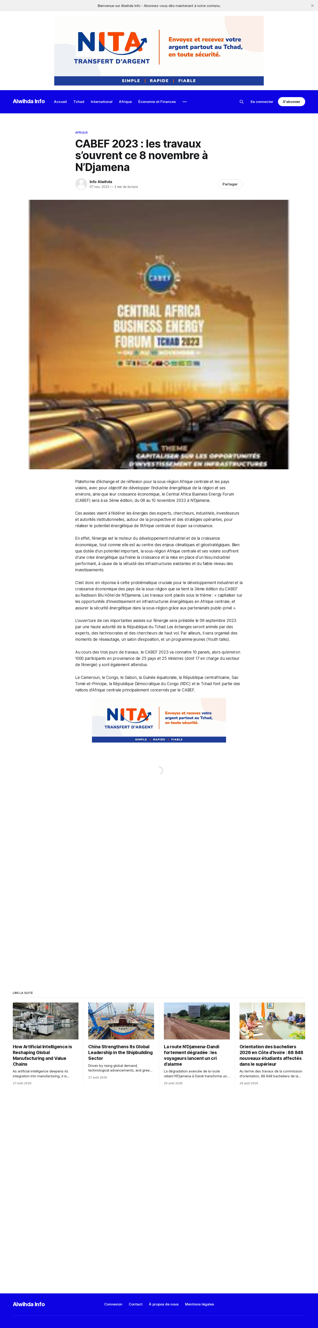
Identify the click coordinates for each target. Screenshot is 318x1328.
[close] (312, 5)
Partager (230, 184)
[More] (184, 101)
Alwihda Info (29, 101)
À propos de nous (164, 1304)
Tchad (78, 101)
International (101, 101)
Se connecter (261, 101)
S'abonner (291, 101)
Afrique (125, 101)
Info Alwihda (101, 181)
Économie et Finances (157, 101)
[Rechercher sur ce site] (241, 101)
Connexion (113, 1304)
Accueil (60, 101)
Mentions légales (199, 1304)
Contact (135, 1304)
